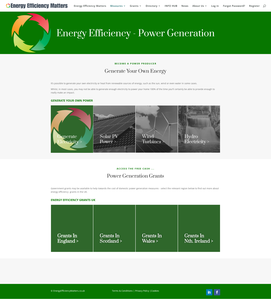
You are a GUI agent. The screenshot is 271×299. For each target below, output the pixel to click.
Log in (215, 6)
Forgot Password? (234, 6)
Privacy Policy (142, 290)
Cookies (155, 290)
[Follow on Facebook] (217, 292)
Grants (134, 6)
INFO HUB (171, 6)
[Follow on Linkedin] (209, 292)
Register (254, 6)
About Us (198, 6)
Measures (116, 6)
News (184, 6)
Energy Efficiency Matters (90, 6)
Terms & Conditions (122, 290)
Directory (151, 6)
